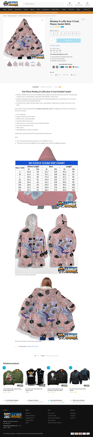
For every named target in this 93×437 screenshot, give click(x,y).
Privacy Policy (29, 420)
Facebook (73, 413)
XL (63, 33)
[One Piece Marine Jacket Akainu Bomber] (80, 377)
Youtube (72, 418)
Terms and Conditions (54, 418)
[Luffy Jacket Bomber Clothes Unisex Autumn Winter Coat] (13, 377)
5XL (78, 33)
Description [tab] (36, 87)
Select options (13, 395)
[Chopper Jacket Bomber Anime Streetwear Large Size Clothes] (57, 377)
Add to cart (68, 40)
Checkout (87, 5)
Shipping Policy (30, 418)
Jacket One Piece (32, 346)
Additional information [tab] (46, 87)
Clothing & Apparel (12, 15)
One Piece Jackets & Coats (24, 15)
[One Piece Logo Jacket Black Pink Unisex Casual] (35, 377)
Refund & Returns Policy (54, 422)
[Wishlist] (21, 369)
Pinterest (72, 415)
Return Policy (51, 420)
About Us (28, 413)
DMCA (27, 422)
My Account (69, 5)
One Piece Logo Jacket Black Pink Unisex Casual (33, 389)
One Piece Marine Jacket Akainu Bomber (78, 389)
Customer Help (78, 5)
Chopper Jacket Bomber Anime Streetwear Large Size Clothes (55, 389)
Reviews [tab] (56, 87)
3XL (70, 33)
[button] (42, 20)
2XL (67, 33)
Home (4, 15)
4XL (74, 33)
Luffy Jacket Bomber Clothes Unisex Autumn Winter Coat (12, 389)
